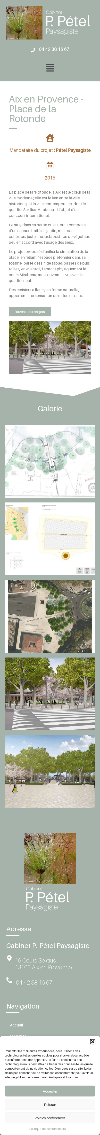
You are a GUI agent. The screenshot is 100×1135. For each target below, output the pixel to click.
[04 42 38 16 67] (33, 50)
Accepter (50, 1091)
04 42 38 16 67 (54, 49)
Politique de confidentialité (47, 1129)
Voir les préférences (50, 1118)
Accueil (16, 1025)
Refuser (50, 1104)
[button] (92, 1041)
